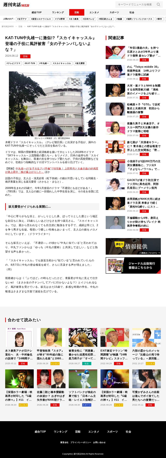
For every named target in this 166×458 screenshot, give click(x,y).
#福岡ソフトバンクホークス (139, 19)
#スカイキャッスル (62, 63)
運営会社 (64, 442)
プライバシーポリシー (81, 442)
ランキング (58, 12)
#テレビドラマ (13, 63)
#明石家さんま (106, 19)
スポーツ (114, 12)
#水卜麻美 (74, 19)
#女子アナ (22, 19)
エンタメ (94, 12)
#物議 (119, 19)
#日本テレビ (89, 19)
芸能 (76, 12)
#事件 (159, 19)
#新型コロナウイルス (41, 19)
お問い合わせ (99, 442)
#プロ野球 (60, 19)
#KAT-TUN (30, 63)
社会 (132, 12)
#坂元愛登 (80, 63)
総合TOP (37, 12)
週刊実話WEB (8, 26)
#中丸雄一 (44, 63)
